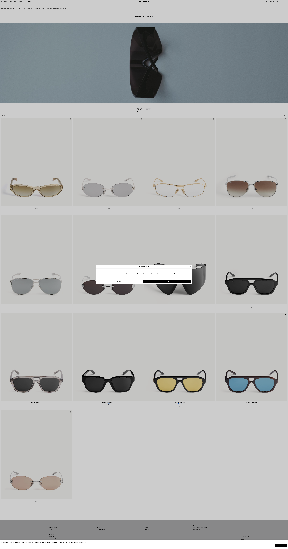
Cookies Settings (269, 545)
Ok (281, 545)
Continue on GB (120, 281)
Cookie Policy (84, 542)
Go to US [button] (168, 281)
